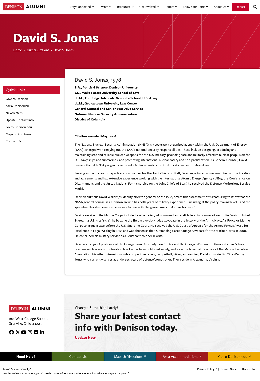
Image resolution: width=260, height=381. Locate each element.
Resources (124, 7)
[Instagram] (28, 332)
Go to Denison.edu (19, 127)
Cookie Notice (229, 369)
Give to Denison (17, 99)
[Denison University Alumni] (23, 6)
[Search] (253, 7)
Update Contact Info (20, 120)
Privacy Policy (205, 369)
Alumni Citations (37, 50)
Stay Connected (80, 7)
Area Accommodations (181, 356)
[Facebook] (10, 332)
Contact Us (13, 141)
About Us (220, 7)
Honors (169, 7)
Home (17, 50)
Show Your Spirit (194, 7)
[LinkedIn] (40, 332)
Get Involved (147, 7)
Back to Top (249, 369)
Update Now (85, 337)
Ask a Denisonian (17, 106)
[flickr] (34, 332)
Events (104, 7)
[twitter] (16, 332)
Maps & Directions (18, 134)
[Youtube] (22, 332)
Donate (241, 7)
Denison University (20, 369)
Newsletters (14, 113)
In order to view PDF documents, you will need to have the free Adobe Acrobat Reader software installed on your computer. (65, 373)
